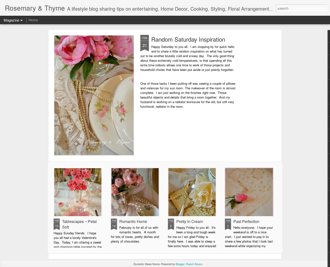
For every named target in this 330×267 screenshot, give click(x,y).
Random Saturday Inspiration (188, 39)
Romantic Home (133, 221)
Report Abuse (194, 264)
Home (33, 19)
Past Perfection (246, 221)
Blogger (180, 264)
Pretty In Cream (189, 221)
